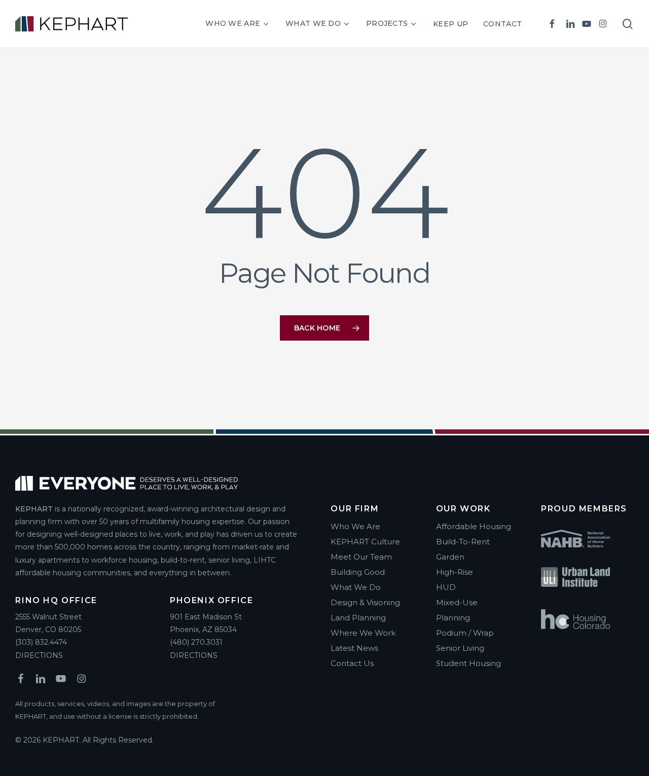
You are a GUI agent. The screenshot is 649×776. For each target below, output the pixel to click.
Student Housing (468, 663)
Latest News (354, 648)
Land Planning (358, 617)
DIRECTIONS (39, 655)
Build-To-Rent (463, 541)
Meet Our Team (361, 557)
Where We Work (363, 633)
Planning (453, 617)
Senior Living (460, 648)
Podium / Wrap (465, 633)
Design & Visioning (365, 602)
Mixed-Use (457, 602)
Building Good (358, 572)
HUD (446, 587)
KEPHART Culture (365, 541)
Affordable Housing (473, 526)
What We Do (356, 587)
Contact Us (352, 663)
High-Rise (454, 572)
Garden (450, 557)
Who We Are (355, 526)
